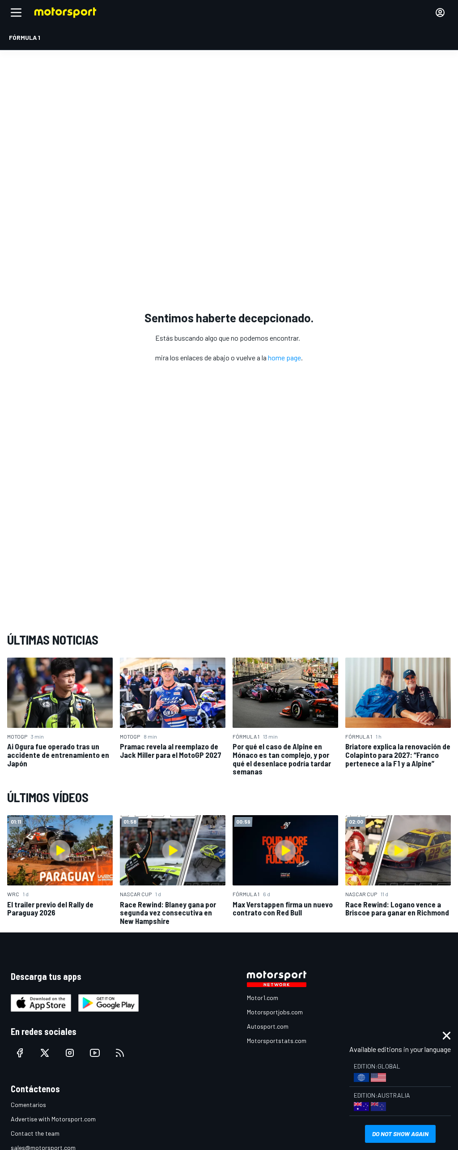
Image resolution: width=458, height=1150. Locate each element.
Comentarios (28, 1104)
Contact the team (35, 1133)
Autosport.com (267, 1026)
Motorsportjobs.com (275, 1012)
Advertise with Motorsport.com (53, 1119)
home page (284, 357)
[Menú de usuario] (440, 12)
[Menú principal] (16, 12)
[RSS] (120, 1053)
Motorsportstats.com (276, 1040)
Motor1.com (262, 997)
